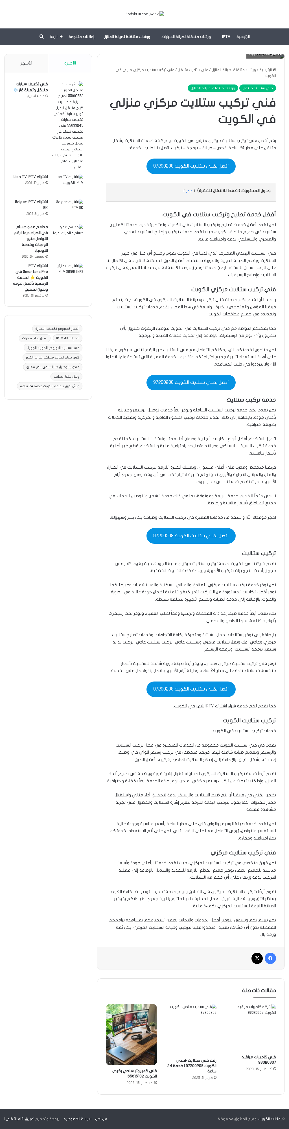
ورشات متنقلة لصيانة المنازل (127, 37)
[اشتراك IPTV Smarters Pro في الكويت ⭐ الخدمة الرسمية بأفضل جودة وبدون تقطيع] (67, 273)
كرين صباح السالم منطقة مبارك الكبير (52, 357)
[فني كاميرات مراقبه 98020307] (250, 1028)
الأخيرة (70, 63)
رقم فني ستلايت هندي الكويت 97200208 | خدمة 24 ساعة (191, 1065)
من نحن (101, 1119)
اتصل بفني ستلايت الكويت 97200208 (191, 166)
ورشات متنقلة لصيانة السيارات (186, 37)
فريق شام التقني (19, 1119)
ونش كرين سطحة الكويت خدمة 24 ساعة (49, 386)
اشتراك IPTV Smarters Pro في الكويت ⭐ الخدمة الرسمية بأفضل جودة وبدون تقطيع (30, 277)
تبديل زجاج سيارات (34, 338)
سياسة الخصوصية (77, 1119)
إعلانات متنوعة (82, 37)
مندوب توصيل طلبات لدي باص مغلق (52, 367)
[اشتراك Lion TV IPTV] (67, 184)
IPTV (226, 37)
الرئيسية (243, 37)
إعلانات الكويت (269, 1119)
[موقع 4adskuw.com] (144, 14)
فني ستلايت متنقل (193, 70)
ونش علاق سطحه (66, 376)
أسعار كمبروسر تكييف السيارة (57, 328)
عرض (189, 191)
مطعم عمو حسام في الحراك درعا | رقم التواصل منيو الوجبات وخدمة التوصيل (31, 239)
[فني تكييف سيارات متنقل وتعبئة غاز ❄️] (67, 125)
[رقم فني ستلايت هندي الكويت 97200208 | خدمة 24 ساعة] (190, 1029)
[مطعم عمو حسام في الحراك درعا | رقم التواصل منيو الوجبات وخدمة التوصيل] (67, 234)
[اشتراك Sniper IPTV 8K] (67, 209)
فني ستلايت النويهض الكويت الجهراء (53, 347)
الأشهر (26, 63)
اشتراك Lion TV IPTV (31, 177)
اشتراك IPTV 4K (67, 338)
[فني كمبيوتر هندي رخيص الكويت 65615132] (131, 1034)
